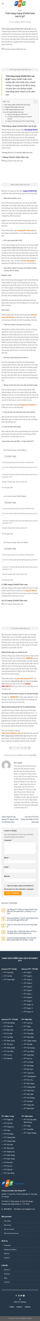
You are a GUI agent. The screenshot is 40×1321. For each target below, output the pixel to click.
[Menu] (3, 3)
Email (6, 867)
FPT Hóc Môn (9, 1051)
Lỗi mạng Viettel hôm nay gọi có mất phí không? (20, 118)
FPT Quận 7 (28, 994)
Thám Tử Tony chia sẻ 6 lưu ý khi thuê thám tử (22, 926)
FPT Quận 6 (28, 990)
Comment (8, 840)
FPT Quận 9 (28, 1001)
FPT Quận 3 (28, 980)
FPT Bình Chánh (9, 1048)
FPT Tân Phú (8, 1026)
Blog (20, 10)
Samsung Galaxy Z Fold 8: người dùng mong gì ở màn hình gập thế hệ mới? (22, 919)
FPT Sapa (27, 1026)
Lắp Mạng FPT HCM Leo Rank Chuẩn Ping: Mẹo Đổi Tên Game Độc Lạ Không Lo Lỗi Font (22, 911)
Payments (7, 1245)
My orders (7, 1221)
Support (6, 1258)
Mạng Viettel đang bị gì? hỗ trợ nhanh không (21, 121)
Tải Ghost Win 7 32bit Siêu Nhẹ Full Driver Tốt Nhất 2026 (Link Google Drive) (22, 932)
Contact (6, 1282)
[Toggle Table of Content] (34, 102)
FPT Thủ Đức (8, 1044)
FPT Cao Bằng (29, 1051)
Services (7, 1274)
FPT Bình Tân (8, 1030)
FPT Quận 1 (28, 972)
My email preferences (11, 1233)
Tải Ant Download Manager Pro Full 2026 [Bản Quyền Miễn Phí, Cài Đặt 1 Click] (21, 939)
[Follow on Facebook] (16, 1296)
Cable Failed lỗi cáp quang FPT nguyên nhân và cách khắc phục (10, 819)
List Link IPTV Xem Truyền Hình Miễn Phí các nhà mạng (29, 819)
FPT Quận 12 (28, 1012)
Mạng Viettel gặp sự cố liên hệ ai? (18, 114)
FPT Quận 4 (28, 983)
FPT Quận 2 (28, 976)
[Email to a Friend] (22, 748)
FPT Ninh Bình (29, 1037)
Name (6, 858)
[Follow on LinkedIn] (24, 1296)
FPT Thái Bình (29, 1034)
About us (7, 1270)
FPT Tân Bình (8, 1037)
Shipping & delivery (10, 1249)
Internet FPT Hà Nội (9, 969)
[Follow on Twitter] (21, 1296)
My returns (7, 1225)
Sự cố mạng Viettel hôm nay (13, 112)
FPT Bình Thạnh (9, 1041)
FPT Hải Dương (29, 1048)
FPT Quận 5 (28, 987)
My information (9, 1229)
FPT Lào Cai (28, 1023)
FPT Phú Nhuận (9, 1023)
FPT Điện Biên (29, 1055)
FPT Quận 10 (28, 1005)
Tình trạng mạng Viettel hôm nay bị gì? (17, 105)
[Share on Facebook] (14, 748)
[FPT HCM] (20, 3)
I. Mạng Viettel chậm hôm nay (14, 107)
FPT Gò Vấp (8, 1034)
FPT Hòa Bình (28, 1030)
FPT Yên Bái (28, 1044)
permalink (33, 755)
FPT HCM (28, 22)
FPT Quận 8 (28, 997)
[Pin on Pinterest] (25, 748)
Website (7, 876)
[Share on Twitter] (18, 748)
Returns (6, 1253)
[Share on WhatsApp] (10, 748)
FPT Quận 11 (28, 1008)
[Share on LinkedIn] (29, 748)
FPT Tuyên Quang (30, 1041)
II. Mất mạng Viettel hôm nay (14, 109)
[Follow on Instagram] (19, 1296)
